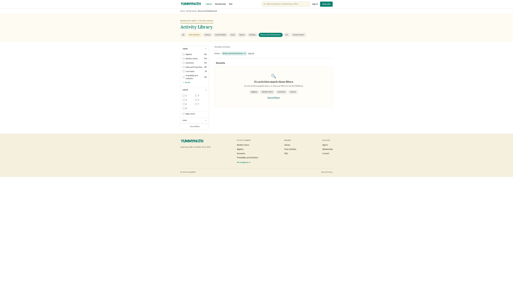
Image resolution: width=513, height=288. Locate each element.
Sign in (315, 4)
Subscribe (326, 4)
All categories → (244, 162)
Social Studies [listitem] (220, 35)
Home (182, 11)
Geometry (281, 92)
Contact (325, 153)
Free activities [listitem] (194, 35)
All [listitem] (183, 35)
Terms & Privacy (327, 172)
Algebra (254, 92)
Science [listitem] (207, 35)
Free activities (290, 149)
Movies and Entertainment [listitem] (271, 35)
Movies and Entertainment (234, 53)
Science (293, 92)
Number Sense (267, 92)
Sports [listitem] (241, 35)
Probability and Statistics (247, 157)
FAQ (230, 4)
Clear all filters (195, 126)
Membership (220, 4)
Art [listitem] (286, 35)
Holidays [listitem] (252, 35)
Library (209, 4)
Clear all (251, 53)
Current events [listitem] (298, 35)
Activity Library (191, 11)
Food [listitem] (233, 35)
